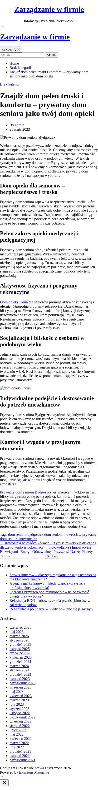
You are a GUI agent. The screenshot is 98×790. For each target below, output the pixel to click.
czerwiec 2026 (20, 627)
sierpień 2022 (20, 726)
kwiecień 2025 (21, 657)
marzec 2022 (19, 743)
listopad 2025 (20, 649)
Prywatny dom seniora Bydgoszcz (25, 492)
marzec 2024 (19, 666)
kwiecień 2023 (21, 696)
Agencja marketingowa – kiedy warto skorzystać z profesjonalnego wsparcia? (47, 585)
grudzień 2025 (20, 644)
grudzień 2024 (20, 662)
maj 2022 (17, 734)
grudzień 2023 (20, 674)
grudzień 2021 (20, 751)
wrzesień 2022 (20, 721)
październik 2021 (22, 760)
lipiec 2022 (18, 730)
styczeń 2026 (19, 640)
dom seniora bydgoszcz (25, 534)
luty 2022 (17, 747)
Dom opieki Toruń (14, 302)
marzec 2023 (19, 700)
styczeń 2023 (19, 709)
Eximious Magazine (34, 772)
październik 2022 (22, 717)
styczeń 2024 (19, 670)
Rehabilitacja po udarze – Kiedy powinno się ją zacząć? (51, 609)
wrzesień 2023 (20, 687)
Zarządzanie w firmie (49, 9)
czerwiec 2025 (20, 653)
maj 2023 (17, 691)
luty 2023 (17, 704)
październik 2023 (22, 683)
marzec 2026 (19, 636)
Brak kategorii (10, 84)
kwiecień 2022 (21, 739)
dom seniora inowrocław (62, 534)
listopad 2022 (20, 713)
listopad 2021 (20, 756)
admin (19, 125)
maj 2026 (17, 632)
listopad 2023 (20, 679)
